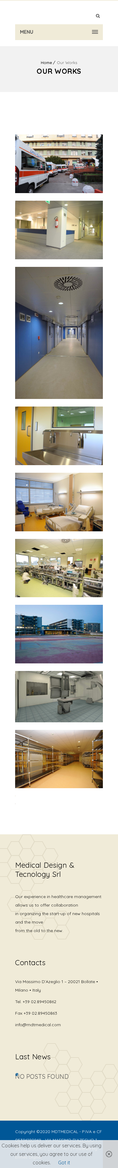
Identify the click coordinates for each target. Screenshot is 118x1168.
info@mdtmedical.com (38, 1024)
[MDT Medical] (59, 12)
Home (46, 62)
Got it (64, 1162)
